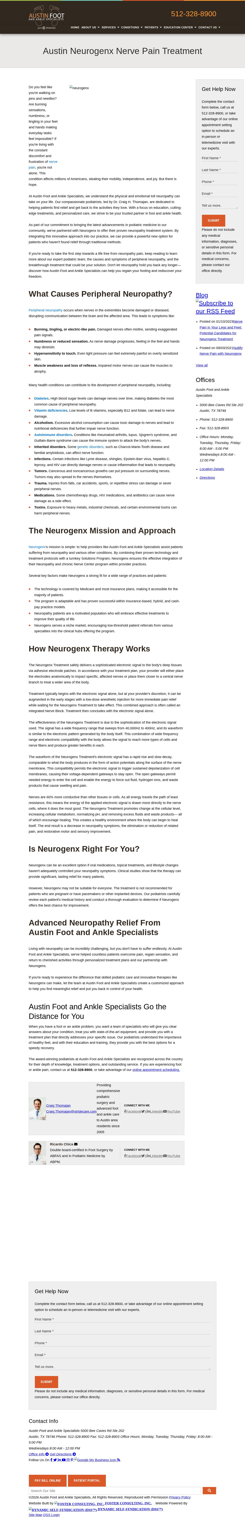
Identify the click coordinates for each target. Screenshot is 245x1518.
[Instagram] (69, 1460)
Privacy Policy (180, 1497)
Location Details (212, 469)
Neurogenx (37, 547)
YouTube (173, 1111)
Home (75, 27)
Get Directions (61, 1454)
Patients (152, 27)
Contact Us (208, 27)
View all (202, 365)
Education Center (179, 27)
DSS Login (51, 1515)
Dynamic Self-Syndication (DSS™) (130, 1509)
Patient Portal (87, 1480)
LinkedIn (156, 1111)
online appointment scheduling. (156, 1070)
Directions (207, 478)
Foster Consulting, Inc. (128, 1503)
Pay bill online (48, 1480)
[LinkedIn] (60, 1460)
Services (109, 27)
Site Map (35, 1515)
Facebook (133, 1111)
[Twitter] (55, 1460)
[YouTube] (64, 1460)
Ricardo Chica (61, 1144)
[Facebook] (51, 1460)
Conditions (130, 27)
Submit (214, 220)
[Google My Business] (95, 1460)
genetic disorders (90, 447)
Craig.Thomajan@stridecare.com (71, 1111)
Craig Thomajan (58, 1105)
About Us (89, 27)
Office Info (37, 1454)
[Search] (209, 1490)
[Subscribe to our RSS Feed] (220, 311)
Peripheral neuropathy (46, 310)
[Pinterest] (72, 1460)
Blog (202, 295)
